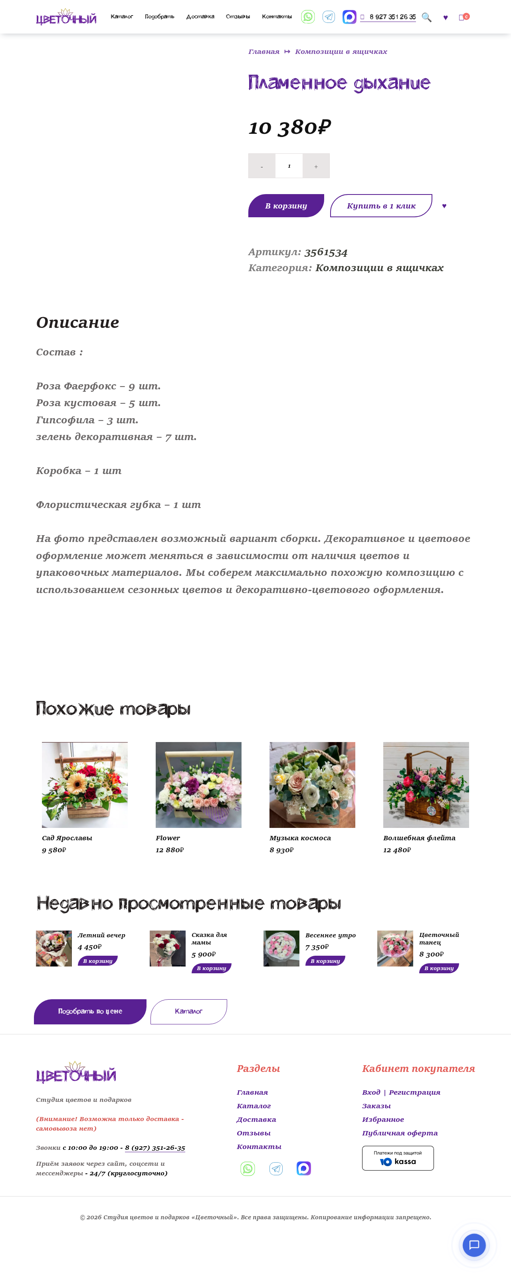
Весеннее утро (330, 934)
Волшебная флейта (419, 837)
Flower (168, 837)
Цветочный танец (439, 938)
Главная (263, 51)
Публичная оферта (400, 1132)
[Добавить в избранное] (444, 204)
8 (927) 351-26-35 (155, 1147)
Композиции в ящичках (341, 51)
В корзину (286, 205)
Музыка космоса (300, 837)
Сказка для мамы (209, 938)
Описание (77, 321)
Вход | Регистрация (401, 1091)
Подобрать (159, 17)
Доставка (200, 17)
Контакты (277, 17)
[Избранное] (445, 16)
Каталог (122, 17)
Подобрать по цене (90, 1011)
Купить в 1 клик (381, 205)
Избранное (383, 1118)
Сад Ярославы (67, 837)
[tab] (79, 321)
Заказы (376, 1105)
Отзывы (238, 17)
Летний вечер (101, 934)
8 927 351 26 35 (393, 17)
